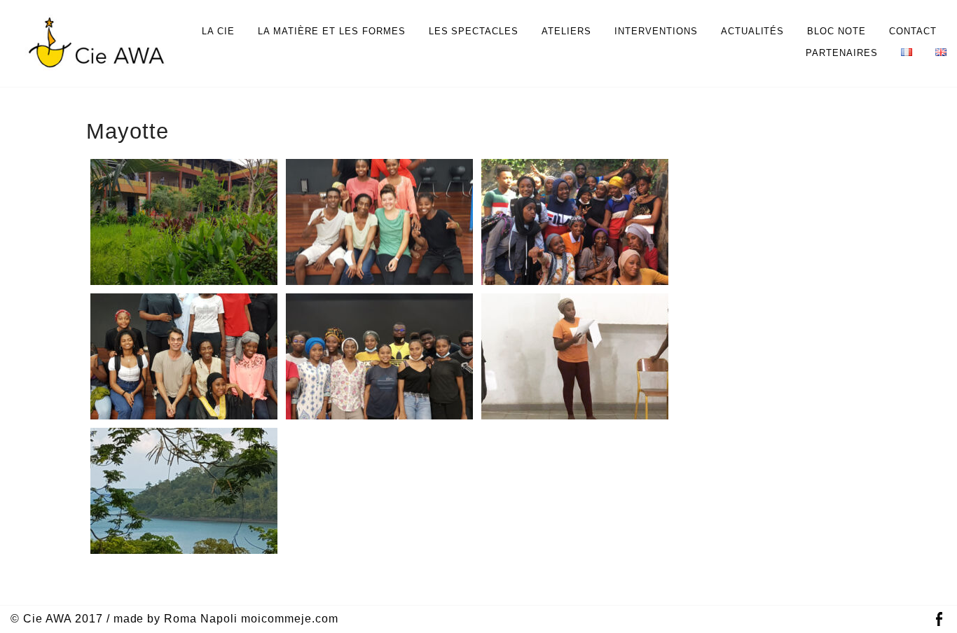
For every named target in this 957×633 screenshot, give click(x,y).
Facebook (938, 619)
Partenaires (842, 53)
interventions (656, 31)
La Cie (218, 31)
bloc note (836, 31)
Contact (913, 31)
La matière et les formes (331, 31)
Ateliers (566, 31)
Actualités (753, 31)
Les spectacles (474, 31)
